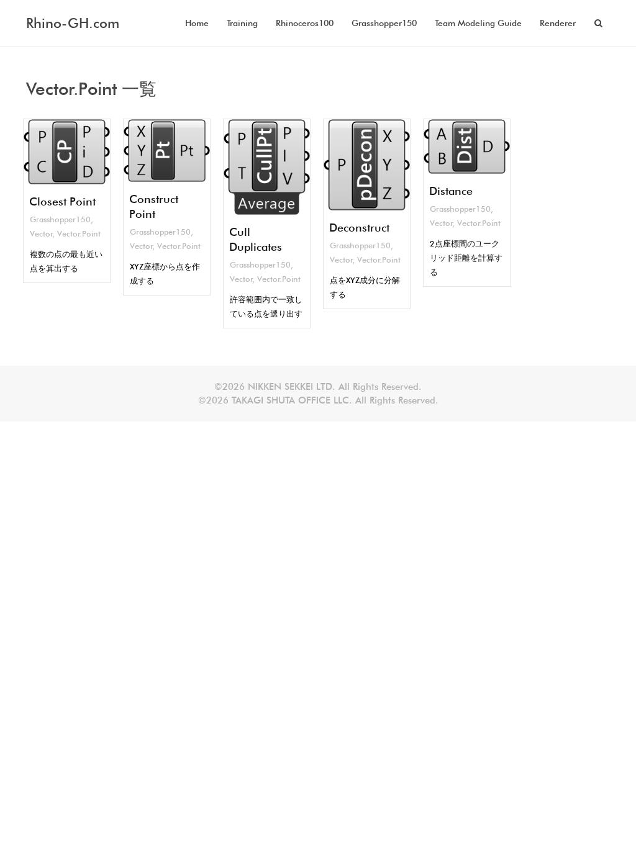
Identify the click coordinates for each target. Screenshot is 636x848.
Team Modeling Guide (478, 23)
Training (242, 23)
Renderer (558, 23)
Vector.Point (79, 233)
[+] (67, 151)
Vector (41, 233)
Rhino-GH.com (72, 23)
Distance (451, 190)
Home (197, 23)
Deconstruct (359, 227)
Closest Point (62, 201)
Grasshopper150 (384, 23)
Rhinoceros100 (305, 23)
